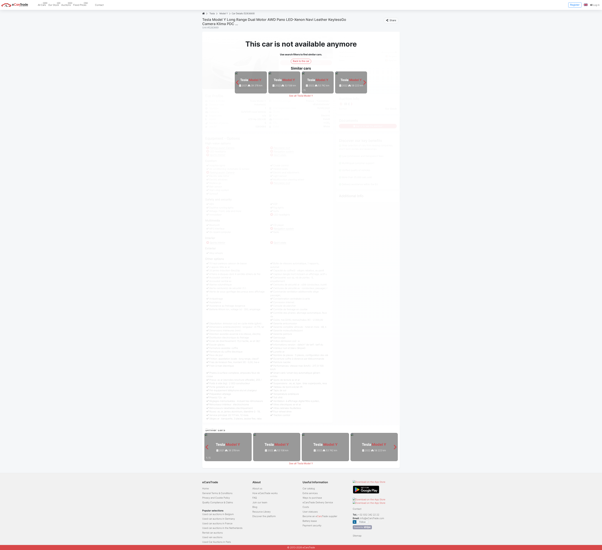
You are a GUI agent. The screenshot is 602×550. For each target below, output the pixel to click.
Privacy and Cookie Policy (216, 497)
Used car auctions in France (217, 523)
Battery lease (310, 520)
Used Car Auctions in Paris (216, 541)
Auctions (66, 4)
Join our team (259, 502)
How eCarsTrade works (265, 493)
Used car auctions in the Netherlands (222, 527)
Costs (306, 506)
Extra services (310, 493)
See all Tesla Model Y (301, 95)
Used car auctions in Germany (218, 518)
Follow (362, 522)
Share (392, 20)
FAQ (254, 497)
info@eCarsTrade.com (372, 518)
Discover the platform (264, 516)
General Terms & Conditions (217, 493)
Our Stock (54, 4)
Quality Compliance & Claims (217, 502)
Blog (254, 506)
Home (205, 488)
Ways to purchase (312, 497)
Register (575, 4)
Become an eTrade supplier (320, 516)
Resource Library (261, 511)
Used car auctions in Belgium (218, 514)
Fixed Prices (80, 4)
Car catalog (309, 488)
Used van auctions (212, 537)
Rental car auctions (212, 532)
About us (257, 488)
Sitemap (357, 535)
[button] (586, 5)
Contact (99, 4)
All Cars (42, 4)
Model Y (223, 13)
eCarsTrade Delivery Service (318, 502)
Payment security (312, 525)
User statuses (310, 511)
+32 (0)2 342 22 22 (369, 514)
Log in (596, 4)
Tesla (212, 13)
